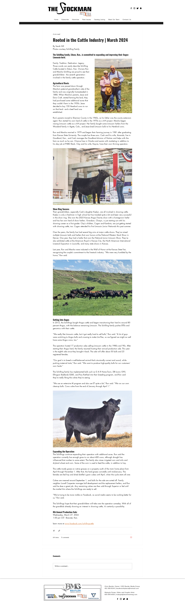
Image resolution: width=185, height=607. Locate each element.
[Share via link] (59, 531)
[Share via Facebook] (54, 531)
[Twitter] (137, 8)
